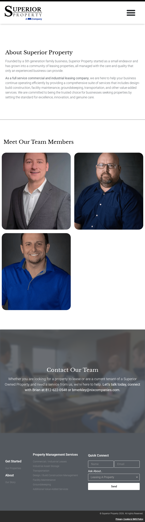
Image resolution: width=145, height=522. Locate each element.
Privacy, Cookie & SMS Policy (129, 519)
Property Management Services (55, 454)
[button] (131, 13)
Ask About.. (95, 471)
